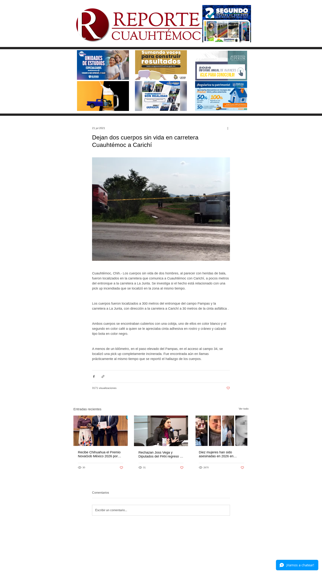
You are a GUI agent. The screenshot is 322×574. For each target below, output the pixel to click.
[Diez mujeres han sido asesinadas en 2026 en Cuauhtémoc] (221, 431)
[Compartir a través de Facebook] (94, 376)
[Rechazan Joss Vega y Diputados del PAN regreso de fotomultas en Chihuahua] (161, 431)
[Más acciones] (227, 128)
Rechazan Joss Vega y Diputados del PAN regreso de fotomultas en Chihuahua (161, 454)
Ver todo (244, 408)
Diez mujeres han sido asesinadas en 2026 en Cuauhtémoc (216, 454)
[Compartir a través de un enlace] (103, 376)
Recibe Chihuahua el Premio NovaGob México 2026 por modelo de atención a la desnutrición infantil (99, 454)
